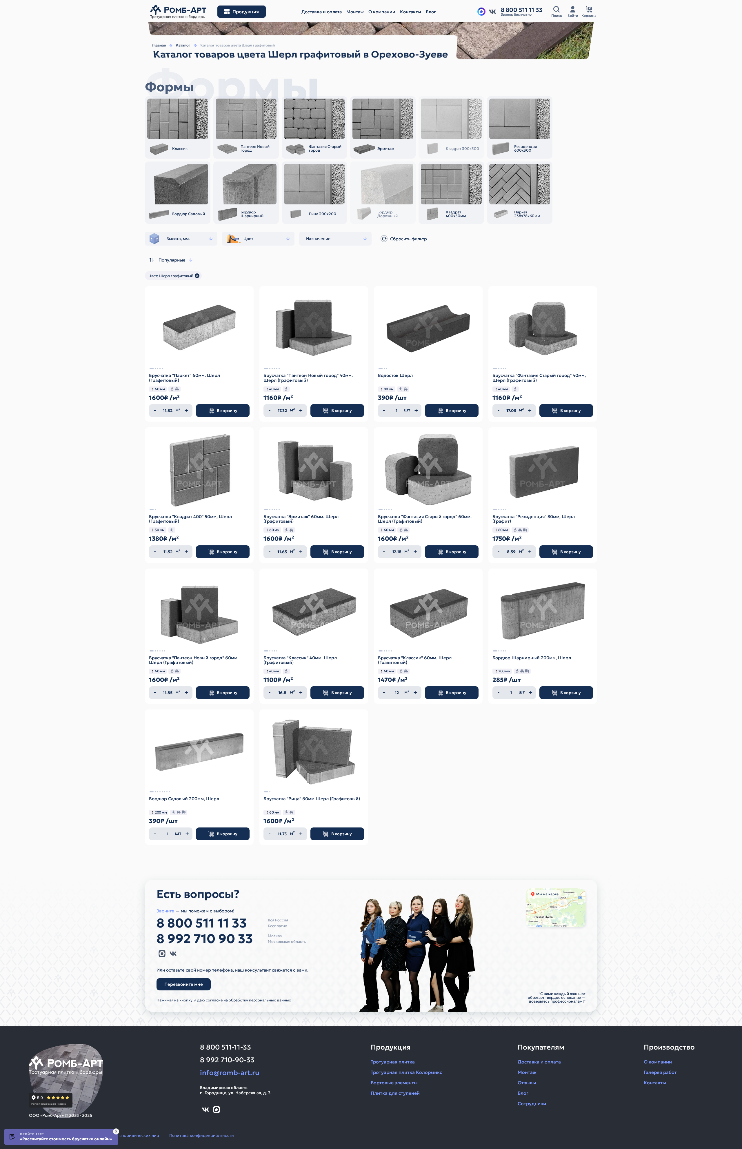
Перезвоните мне (183, 984)
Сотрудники (532, 1103)
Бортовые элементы (394, 1083)
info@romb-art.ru (229, 1072)
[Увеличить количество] (186, 410)
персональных (262, 1000)
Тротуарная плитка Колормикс (406, 1072)
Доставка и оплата (539, 1062)
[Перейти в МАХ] (481, 11)
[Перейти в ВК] (492, 11)
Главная (159, 45)
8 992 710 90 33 (205, 938)
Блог (523, 1093)
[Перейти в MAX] (162, 953)
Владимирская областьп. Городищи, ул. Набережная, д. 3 (235, 1090)
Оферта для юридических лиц (128, 1135)
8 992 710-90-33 (227, 1060)
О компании (658, 1062)
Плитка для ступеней (395, 1093)
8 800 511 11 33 (202, 923)
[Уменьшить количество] (155, 410)
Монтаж (527, 1072)
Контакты (655, 1083)
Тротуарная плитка (393, 1062)
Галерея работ (660, 1072)
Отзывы (527, 1083)
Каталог (183, 45)
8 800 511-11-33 (225, 1047)
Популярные (172, 260)
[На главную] (178, 12)
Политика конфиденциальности (201, 1135)
